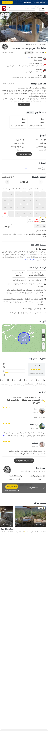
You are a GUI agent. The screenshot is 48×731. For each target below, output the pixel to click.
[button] (43, 194)
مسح (5, 226)
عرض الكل (25, 104)
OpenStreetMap (40, 352)
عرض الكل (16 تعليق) (25, 460)
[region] (24, 338)
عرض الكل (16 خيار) (25, 154)
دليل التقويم (38, 226)
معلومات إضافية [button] (30, 260)
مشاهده (7, 2)
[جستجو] (9, 8)
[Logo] (4, 8)
